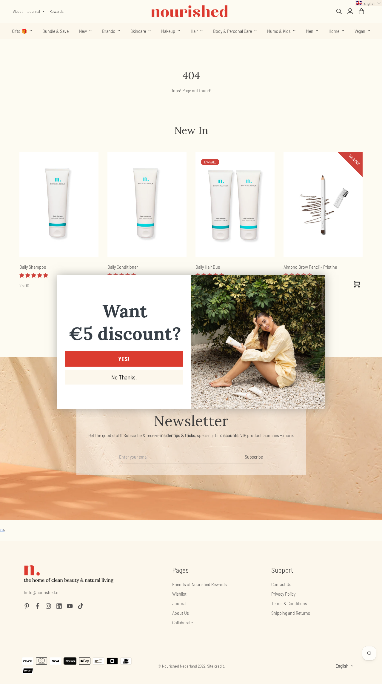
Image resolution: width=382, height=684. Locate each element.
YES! (124, 358)
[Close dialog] (317, 282)
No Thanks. (124, 377)
